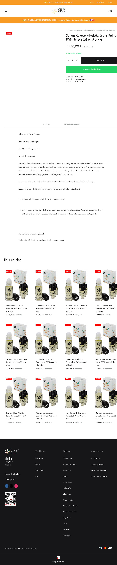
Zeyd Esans (69, 30)
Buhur (65, 524)
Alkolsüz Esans (67, 458)
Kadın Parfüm (67, 488)
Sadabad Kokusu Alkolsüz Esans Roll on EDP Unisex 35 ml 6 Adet (46, 362)
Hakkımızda (100, 2)
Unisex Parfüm (67, 482)
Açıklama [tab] (46, 125)
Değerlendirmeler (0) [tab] (72, 125)
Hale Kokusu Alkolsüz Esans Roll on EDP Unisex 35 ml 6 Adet (76, 416)
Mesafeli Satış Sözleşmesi (99, 470)
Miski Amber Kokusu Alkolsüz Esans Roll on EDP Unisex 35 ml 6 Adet (76, 308)
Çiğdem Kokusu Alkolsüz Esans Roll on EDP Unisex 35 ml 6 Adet (76, 362)
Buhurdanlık (66, 530)
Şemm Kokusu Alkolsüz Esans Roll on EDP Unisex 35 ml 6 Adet (16, 362)
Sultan (81, 81)
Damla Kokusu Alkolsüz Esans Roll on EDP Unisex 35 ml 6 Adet (106, 308)
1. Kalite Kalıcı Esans (69, 464)
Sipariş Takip (39, 470)
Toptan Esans (67, 470)
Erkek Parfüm (67, 494)
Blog (91, 2)
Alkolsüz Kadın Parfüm (70, 506)
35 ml (76, 81)
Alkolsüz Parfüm (68, 500)
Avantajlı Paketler (77, 30)
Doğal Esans (67, 518)
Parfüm (65, 476)
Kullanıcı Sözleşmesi (97, 464)
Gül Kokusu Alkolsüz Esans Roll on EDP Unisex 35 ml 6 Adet (46, 308)
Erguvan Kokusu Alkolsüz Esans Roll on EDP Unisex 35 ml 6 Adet (16, 416)
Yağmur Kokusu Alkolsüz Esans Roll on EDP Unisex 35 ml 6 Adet (16, 308)
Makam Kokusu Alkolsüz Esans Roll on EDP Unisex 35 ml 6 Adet (46, 416)
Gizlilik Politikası (96, 458)
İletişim (110, 2)
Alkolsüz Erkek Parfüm (70, 512)
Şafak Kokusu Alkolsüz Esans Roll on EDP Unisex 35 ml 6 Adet (106, 362)
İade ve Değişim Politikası (99, 476)
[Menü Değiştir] (6, 11)
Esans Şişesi (66, 535)
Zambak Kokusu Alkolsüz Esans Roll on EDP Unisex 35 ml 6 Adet (106, 416)
